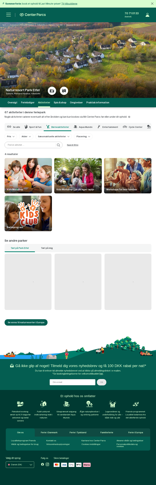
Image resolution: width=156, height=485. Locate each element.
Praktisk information (97, 102)
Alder (24, 136)
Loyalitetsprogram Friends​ (23, 440)
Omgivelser (76, 102)
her (101, 373)
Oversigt (12, 102)
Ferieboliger (27, 102)
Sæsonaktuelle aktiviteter (52, 136)
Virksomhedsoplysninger (58, 444)
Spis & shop (60, 102)
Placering (81, 136)
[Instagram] (47, 465)
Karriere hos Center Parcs (94, 440)
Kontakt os (51, 440)
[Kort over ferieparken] (64, 91)
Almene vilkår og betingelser (130, 440)
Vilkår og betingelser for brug (25, 444)
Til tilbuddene (69, 3)
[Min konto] (147, 15)
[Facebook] (42, 465)
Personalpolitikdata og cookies (127, 445)
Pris (9, 136)
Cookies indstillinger (91, 444)
